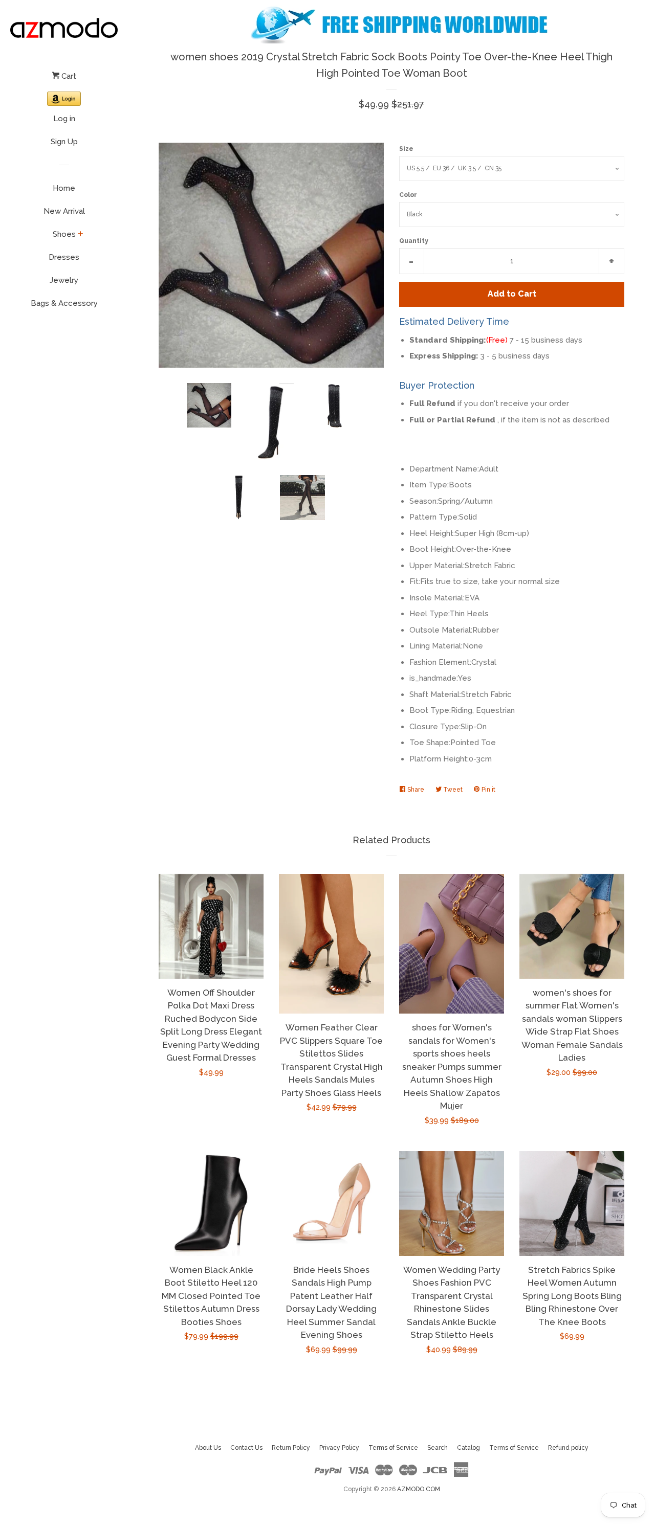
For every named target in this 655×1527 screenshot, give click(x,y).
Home (64, 188)
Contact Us (246, 1447)
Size (406, 148)
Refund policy (568, 1447)
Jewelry (64, 280)
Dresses (64, 257)
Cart (67, 76)
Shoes (64, 234)
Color (408, 194)
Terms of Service (393, 1447)
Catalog (468, 1447)
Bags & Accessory (64, 303)
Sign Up (64, 141)
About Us (208, 1447)
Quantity (413, 240)
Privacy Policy (339, 1447)
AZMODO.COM (418, 1489)
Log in (64, 118)
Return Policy (291, 1447)
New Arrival (64, 211)
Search (437, 1447)
